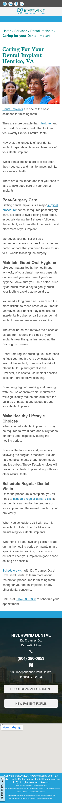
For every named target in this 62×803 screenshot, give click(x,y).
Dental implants (12, 109)
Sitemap (44, 782)
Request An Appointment (31, 689)
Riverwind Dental (38, 775)
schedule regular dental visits (32, 498)
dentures (46, 123)
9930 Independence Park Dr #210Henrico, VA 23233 (31, 674)
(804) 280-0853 (26, 599)
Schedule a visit (12, 570)
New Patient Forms (31, 703)
